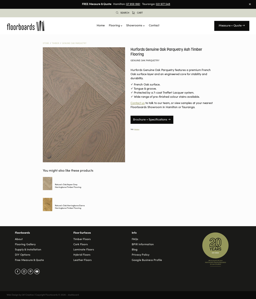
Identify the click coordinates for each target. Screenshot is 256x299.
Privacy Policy (140, 255)
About (19, 239)
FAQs (135, 239)
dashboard (73, 295)
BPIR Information (143, 244)
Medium (136, 129)
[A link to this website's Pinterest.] (30, 271)
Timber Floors (82, 239)
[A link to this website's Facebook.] (17, 271)
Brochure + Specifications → (152, 119)
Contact (154, 25)
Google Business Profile (147, 260)
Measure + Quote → (232, 25)
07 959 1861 (133, 4)
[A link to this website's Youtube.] (37, 271)
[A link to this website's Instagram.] (24, 271)
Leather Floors (82, 260)
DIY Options (22, 255)
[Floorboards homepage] (31, 26)
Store (46, 43)
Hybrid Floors (82, 255)
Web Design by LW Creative (20, 295)
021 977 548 (163, 4)
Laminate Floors (83, 249)
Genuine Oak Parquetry (74, 43)
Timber (55, 43)
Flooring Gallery (25, 244)
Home (101, 25)
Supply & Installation (28, 249)
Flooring (115, 25)
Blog (135, 249)
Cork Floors (80, 244)
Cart (139, 13)
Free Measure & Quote (29, 260)
